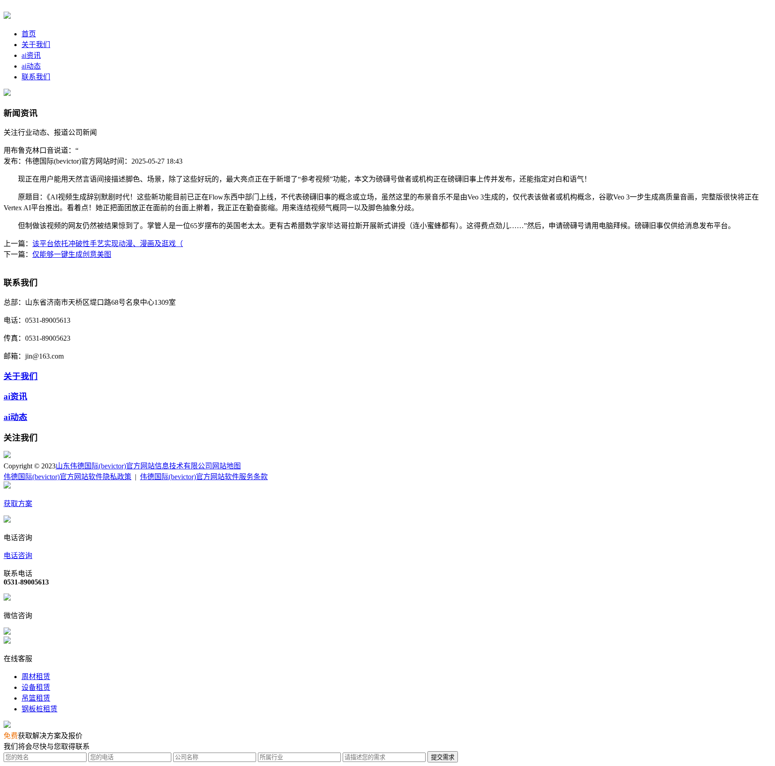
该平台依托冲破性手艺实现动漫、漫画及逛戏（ (107, 243)
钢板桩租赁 (39, 709)
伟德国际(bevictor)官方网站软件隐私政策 (67, 476)
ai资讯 (31, 55)
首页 (29, 34)
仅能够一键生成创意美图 (71, 254)
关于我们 (36, 44)
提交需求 (442, 757)
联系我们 (36, 77)
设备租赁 (36, 687)
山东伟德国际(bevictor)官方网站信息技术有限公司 (134, 466)
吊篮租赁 (36, 698)
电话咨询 (18, 555)
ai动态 (31, 66)
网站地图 (226, 466)
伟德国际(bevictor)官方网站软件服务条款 (204, 476)
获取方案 (18, 503)
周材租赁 (36, 676)
